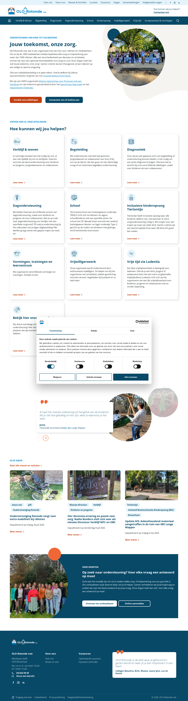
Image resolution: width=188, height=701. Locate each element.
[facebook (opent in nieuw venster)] (170, 2)
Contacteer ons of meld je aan (64, 99)
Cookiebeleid (40, 697)
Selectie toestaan (94, 377)
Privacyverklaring (57, 697)
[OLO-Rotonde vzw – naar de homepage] (27, 10)
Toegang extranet (23, 697)
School (90, 20)
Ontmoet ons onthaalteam (99, 603)
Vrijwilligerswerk (122, 20)
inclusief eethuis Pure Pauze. (57, 75)
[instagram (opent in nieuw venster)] (173, 2)
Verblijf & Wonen (24, 20)
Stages (116, 2)
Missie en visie (52, 662)
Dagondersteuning (74, 20)
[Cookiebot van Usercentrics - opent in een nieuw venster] (137, 322)
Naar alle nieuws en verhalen (25, 465)
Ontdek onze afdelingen (26, 99)
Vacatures (105, 2)
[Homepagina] (10, 20)
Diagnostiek (56, 20)
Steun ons (60, 2)
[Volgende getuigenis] (45, 438)
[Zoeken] (177, 20)
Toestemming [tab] (55, 331)
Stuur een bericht (25, 676)
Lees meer (18, 182)
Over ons (48, 2)
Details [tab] (94, 331)
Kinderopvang (103, 20)
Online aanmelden (134, 603)
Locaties (94, 2)
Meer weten (16, 531)
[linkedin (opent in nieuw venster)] (178, 2)
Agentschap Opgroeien (71, 84)
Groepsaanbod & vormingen (158, 20)
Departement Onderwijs (21, 87)
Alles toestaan (130, 377)
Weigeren (57, 377)
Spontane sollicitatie (88, 662)
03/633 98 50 (22, 673)
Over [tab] (132, 331)
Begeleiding (41, 20)
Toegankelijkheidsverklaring (80, 697)
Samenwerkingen (131, 2)
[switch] (79, 366)
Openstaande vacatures (90, 658)
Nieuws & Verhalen (77, 2)
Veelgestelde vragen (152, 2)
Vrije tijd (137, 20)
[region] (94, 421)
